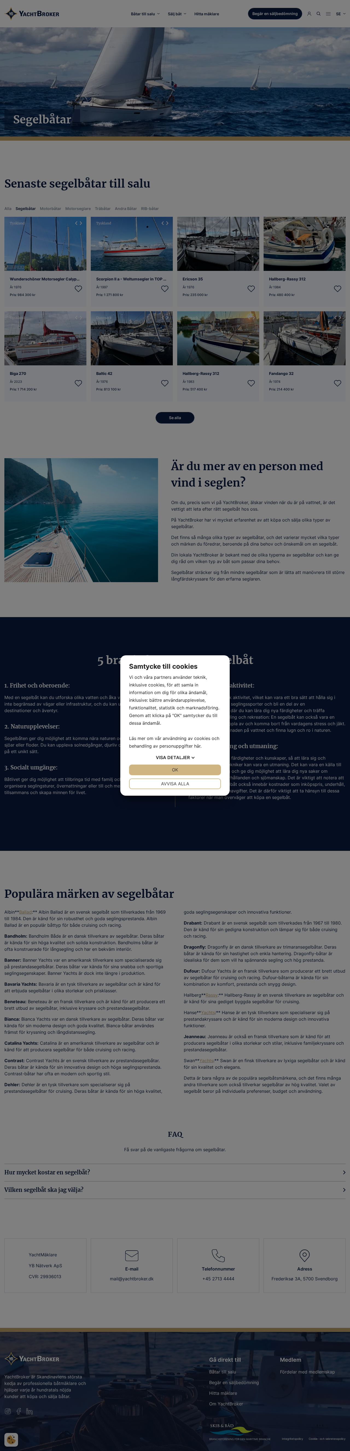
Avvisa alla (175, 783)
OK (175, 769)
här (197, 746)
